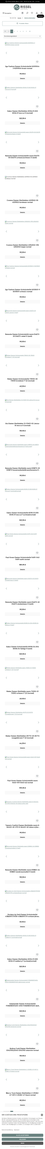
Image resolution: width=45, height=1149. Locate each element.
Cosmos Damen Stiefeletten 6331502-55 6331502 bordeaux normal (22, 201)
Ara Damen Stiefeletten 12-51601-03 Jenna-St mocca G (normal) (22, 424)
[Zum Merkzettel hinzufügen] (37, 62)
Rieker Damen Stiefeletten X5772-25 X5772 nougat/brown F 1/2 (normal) (22, 737)
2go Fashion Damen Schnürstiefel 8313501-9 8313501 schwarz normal (22, 290)
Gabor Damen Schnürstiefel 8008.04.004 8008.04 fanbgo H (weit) (22, 648)
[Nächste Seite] (26, 31)
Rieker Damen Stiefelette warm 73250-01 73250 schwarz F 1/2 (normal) (23, 692)
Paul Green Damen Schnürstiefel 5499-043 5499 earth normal (22, 558)
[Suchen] (27, 13)
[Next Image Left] (6, 52)
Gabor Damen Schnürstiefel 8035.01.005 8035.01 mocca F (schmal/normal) (23, 514)
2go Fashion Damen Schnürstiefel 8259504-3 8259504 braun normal (22, 67)
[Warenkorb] (41, 13)
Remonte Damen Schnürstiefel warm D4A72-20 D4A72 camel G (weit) (22, 335)
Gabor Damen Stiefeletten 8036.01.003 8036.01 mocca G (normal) (22, 112)
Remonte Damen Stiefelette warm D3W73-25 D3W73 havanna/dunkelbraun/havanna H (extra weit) (22, 469)
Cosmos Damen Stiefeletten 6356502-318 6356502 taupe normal (22, 246)
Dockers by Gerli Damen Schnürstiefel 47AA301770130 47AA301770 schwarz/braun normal (22, 915)
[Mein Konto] (36, 13)
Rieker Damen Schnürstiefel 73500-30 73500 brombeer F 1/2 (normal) (22, 380)
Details (22, 78)
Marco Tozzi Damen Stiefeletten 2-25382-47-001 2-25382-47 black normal (22, 1094)
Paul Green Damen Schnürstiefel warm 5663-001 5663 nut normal (22, 781)
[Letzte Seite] (30, 31)
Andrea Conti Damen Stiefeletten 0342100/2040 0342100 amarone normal (22, 1049)
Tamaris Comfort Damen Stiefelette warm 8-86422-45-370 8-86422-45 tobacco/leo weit (22, 826)
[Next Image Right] (38, 52)
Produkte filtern (24, 23)
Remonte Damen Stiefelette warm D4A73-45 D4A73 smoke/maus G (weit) (22, 603)
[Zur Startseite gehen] (22, 7)
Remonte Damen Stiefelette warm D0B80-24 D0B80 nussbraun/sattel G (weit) (22, 871)
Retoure (40, 16)
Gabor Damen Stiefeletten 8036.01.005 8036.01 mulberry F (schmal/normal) (22, 960)
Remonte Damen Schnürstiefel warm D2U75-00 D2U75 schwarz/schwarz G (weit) (22, 157)
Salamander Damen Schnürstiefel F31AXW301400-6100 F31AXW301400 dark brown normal (22, 1005)
